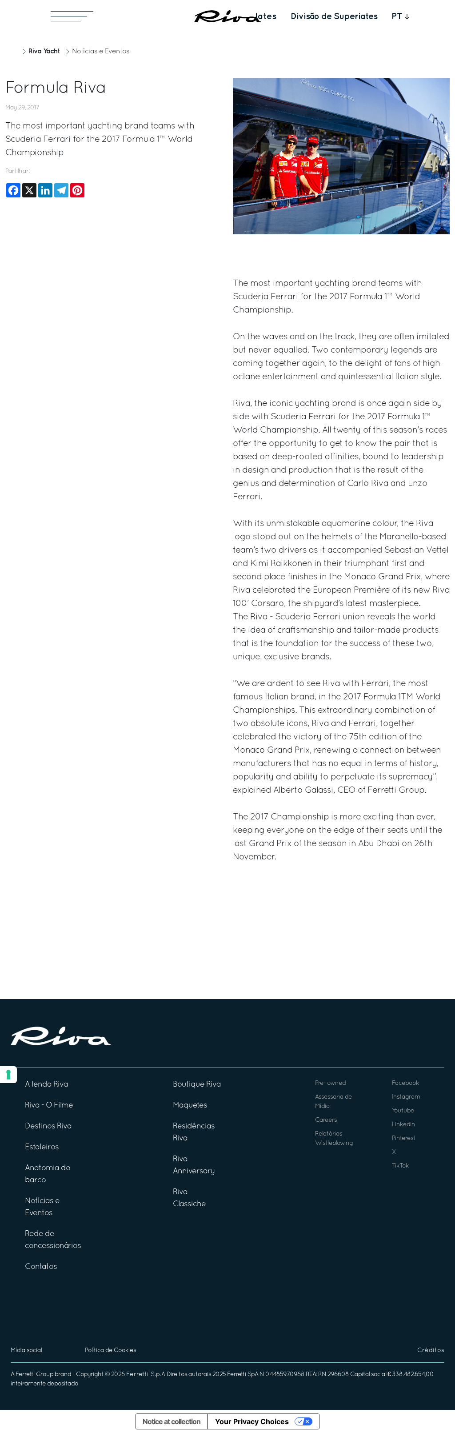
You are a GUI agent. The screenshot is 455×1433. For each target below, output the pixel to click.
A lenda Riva (46, 1084)
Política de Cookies (110, 1350)
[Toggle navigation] (72, 16)
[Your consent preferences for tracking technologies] (8, 1074)
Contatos (41, 1267)
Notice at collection (171, 1421)
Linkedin (403, 1125)
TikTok (400, 1166)
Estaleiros (42, 1147)
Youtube (403, 1111)
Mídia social (26, 1350)
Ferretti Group (34, 1374)
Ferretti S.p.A (145, 1374)
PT (397, 16)
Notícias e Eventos (100, 51)
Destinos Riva (48, 1126)
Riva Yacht (44, 51)
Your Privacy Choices (252, 1421)
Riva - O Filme (49, 1105)
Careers (326, 1120)
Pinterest (403, 1138)
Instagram (406, 1097)
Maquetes (190, 1105)
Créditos (430, 1350)
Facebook (405, 1083)
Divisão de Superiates (334, 16)
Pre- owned (330, 1083)
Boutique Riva (197, 1084)
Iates (265, 16)
